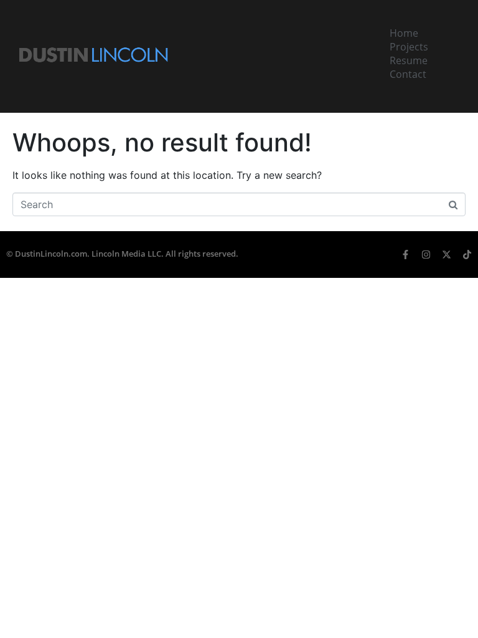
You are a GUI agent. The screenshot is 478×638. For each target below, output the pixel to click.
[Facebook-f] (405, 254)
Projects (409, 47)
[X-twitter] (446, 254)
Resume (409, 60)
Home (404, 33)
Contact (408, 74)
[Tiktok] (467, 254)
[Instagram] (426, 254)
